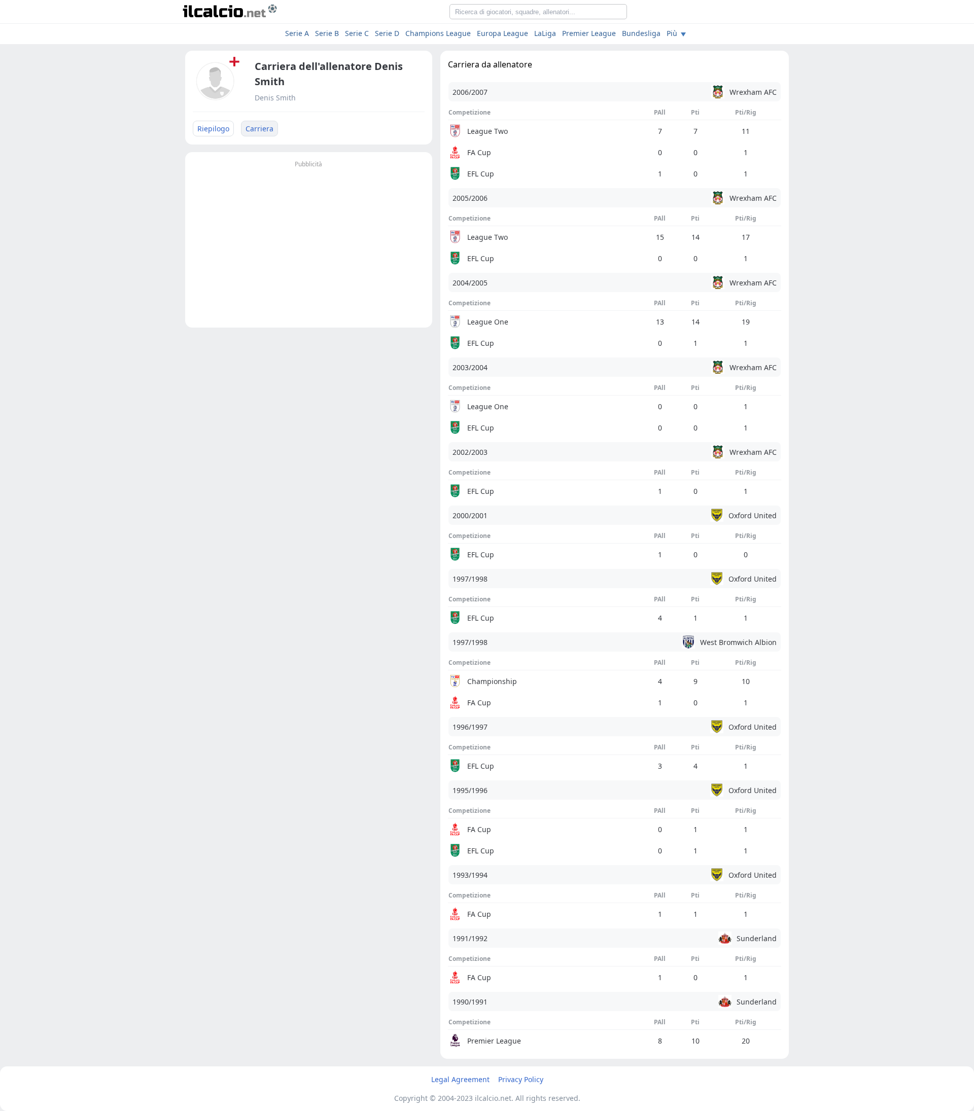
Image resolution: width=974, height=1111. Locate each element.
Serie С (357, 33)
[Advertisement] (309, 241)
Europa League (502, 33)
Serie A (297, 33)
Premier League (589, 33)
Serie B (327, 33)
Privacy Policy (520, 1079)
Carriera (259, 128)
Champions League (438, 33)
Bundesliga (641, 33)
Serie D (387, 33)
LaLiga (545, 33)
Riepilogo (213, 128)
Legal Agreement (460, 1079)
